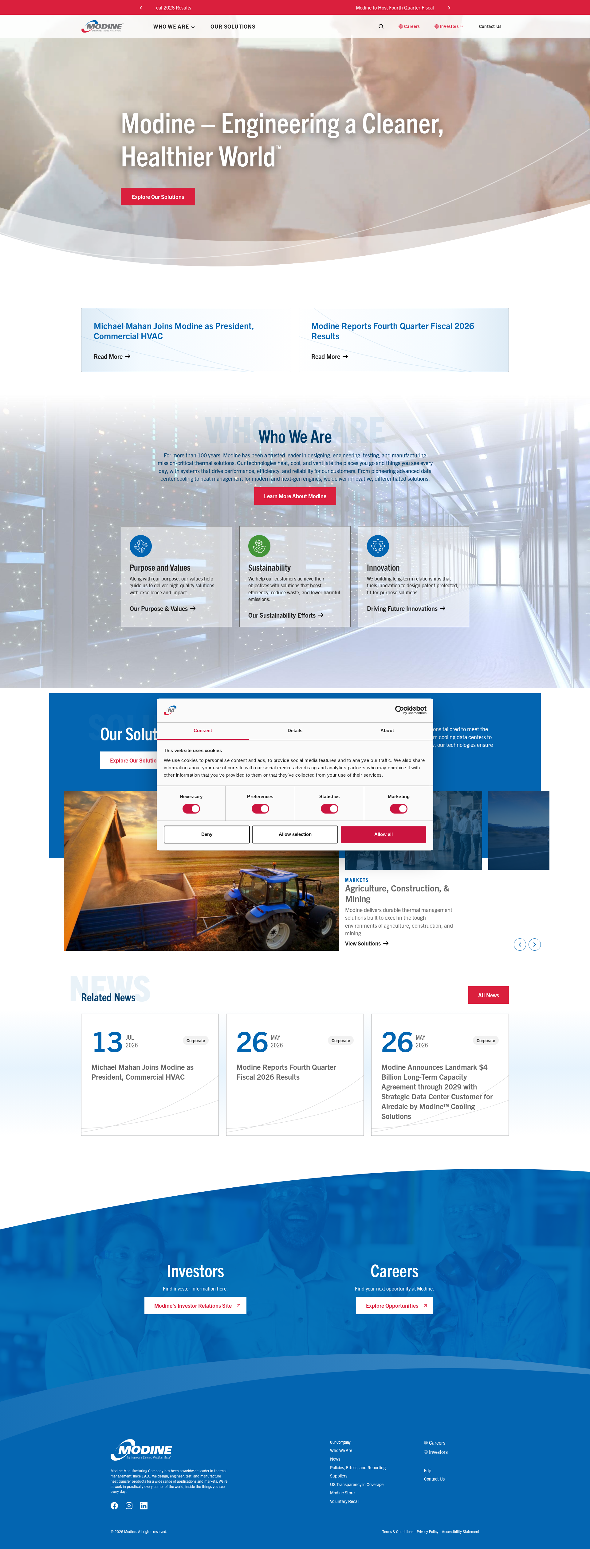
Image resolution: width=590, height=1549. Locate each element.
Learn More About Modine (295, 495)
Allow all (383, 834)
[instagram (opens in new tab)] (129, 1505)
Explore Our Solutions (158, 196)
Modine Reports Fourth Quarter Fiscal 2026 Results (286, 1071)
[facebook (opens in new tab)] (114, 1505)
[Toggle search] (381, 26)
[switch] (260, 809)
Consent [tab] (203, 730)
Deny (206, 834)
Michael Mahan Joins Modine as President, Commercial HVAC (142, 1071)
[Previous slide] (140, 7)
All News (488, 995)
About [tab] (387, 730)
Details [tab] (295, 730)
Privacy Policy (428, 1531)
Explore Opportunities (392, 1305)
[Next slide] (449, 7)
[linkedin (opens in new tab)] (144, 1505)
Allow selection (295, 834)
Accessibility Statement (460, 1531)
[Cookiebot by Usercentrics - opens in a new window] (400, 710)
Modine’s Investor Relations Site (193, 1305)
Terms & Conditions (397, 1531)
